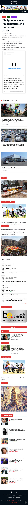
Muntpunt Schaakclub (11, 268)
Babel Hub (18, 497)
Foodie (13, 494)
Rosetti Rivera (12, 433)
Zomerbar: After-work (11, 290)
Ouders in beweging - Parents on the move (16, 281)
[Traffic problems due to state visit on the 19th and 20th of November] (14, 129)
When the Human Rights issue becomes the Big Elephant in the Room (17, 430)
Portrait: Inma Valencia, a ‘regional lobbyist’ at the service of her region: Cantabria (17, 336)
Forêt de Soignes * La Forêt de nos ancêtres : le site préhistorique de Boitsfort (16, 299)
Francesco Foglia (12, 462)
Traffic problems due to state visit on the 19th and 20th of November (13, 144)
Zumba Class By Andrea (11, 285)
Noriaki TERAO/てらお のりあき (18, 91)
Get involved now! (5, 380)
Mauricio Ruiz (12, 420)
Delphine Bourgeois (13, 451)
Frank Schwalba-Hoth (13, 471)
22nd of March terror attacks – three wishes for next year (16, 469)
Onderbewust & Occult (11, 277)
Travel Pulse (6, 495)
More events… (24, 303)
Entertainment (22, 494)
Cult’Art (16, 494)
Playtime (8, 259)
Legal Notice (14, 502)
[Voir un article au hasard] (25, 11)
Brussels (4, 494)
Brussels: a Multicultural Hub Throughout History (16, 450)
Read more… (18, 224)
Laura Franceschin (13, 441)
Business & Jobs (11, 497)
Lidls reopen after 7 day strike (11, 168)
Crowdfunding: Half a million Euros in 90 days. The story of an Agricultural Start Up (17, 460)
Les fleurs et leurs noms (11, 272)
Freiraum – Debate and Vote (15, 419)
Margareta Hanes (13, 482)
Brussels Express (13, 500)
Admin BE (12, 33)
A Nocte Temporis (10, 264)
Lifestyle (9, 494)
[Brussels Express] (2, 11)
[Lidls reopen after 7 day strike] (14, 153)
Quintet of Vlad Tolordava (12, 294)
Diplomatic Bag (13, 495)
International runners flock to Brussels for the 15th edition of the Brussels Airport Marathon (13, 120)
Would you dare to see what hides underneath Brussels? (17, 440)
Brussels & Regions (20, 495)
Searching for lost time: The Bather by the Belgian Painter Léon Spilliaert (16, 480)
